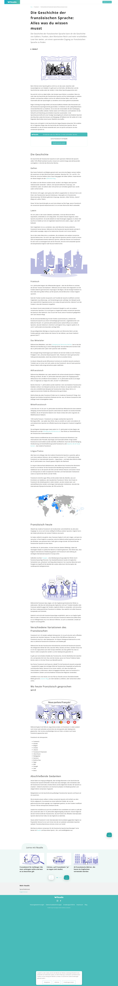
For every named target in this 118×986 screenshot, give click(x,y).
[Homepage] (12, 2)
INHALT (35, 49)
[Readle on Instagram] (57, 901)
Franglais (44, 558)
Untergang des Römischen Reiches (62, 344)
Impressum (79, 904)
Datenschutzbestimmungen (54, 904)
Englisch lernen (24, 892)
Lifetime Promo (107, 2)
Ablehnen (56, 982)
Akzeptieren (47, 982)
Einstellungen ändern (69, 982)
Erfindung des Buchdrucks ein (51, 431)
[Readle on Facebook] (60, 901)
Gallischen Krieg (50, 178)
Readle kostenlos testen (59, 143)
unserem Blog (44, 678)
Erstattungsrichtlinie (69, 904)
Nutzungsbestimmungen (37, 904)
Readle (39, 830)
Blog (31, 7)
